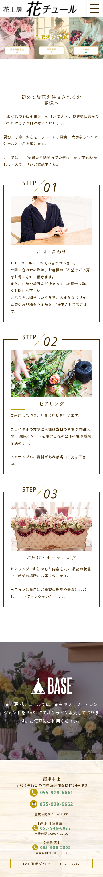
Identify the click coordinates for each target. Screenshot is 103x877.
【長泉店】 (51, 842)
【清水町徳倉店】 (51, 823)
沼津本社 (51, 779)
